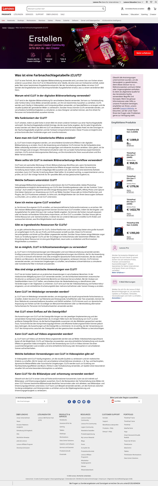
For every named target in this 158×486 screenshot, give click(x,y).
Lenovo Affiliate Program (25, 444)
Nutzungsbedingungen (57, 479)
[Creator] (157, 14)
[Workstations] (37, 20)
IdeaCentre (127, 448)
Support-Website (127, 108)
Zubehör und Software (67, 444)
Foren (83, 444)
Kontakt (105, 418)
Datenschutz (29, 479)
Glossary (11, 28)
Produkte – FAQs (108, 428)
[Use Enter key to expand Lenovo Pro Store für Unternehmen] (120, 2)
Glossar (83, 466)
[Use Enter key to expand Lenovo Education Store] (142, 2)
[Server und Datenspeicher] (100, 20)
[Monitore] (46, 20)
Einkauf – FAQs (107, 432)
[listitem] (126, 137)
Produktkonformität (87, 451)
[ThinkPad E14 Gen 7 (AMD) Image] (118, 161)
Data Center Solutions (67, 440)
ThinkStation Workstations (132, 455)
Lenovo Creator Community (86, 419)
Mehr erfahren (130, 144)
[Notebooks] (15, 20)
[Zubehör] (70, 20)
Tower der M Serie (130, 441)
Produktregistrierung (88, 434)
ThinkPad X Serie (129, 421)
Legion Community (87, 427)
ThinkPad (127, 425)
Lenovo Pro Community (89, 424)
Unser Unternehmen (23, 418)
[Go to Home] (8, 9)
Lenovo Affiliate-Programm (86, 456)
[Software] (79, 20)
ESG (18, 434)
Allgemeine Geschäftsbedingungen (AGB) (120, 479)
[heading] (133, 132)
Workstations (64, 437)
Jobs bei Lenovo (22, 441)
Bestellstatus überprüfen (110, 425)
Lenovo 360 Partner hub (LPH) (46, 419)
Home (4, 28)
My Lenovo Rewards (87, 437)
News (18, 421)
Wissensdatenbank (87, 470)
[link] (156, 2)
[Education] (139, 14)
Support (105, 421)
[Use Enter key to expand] (145, 9)
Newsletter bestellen (87, 430)
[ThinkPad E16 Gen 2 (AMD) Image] (118, 138)
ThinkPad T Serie (129, 418)
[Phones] (61, 20)
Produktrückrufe (65, 451)
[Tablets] (53, 20)
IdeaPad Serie (128, 428)
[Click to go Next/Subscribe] (44, 401)
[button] (147, 2)
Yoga (125, 432)
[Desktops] (25, 20)
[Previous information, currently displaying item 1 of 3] (4, 48)
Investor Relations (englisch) (22, 426)
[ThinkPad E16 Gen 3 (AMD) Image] (118, 231)
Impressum (102, 479)
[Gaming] (148, 14)
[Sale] (5, 20)
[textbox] (126, 401)
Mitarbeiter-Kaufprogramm (86, 461)
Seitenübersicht (70, 479)
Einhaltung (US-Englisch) (24, 430)
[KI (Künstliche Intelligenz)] (122, 20)
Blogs (83, 441)
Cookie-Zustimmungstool (42, 479)
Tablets (62, 430)
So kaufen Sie (85, 448)
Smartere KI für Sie (65, 423)
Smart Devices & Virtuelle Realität (132, 436)
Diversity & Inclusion (23, 448)
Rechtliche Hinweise (23, 437)
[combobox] (64, 9)
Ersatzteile (63, 454)
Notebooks (63, 420)
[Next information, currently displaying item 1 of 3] (154, 48)
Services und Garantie (67, 447)
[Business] (129, 14)
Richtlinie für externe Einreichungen (87, 479)
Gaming (62, 427)
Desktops (63, 434)
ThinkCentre (128, 444)
